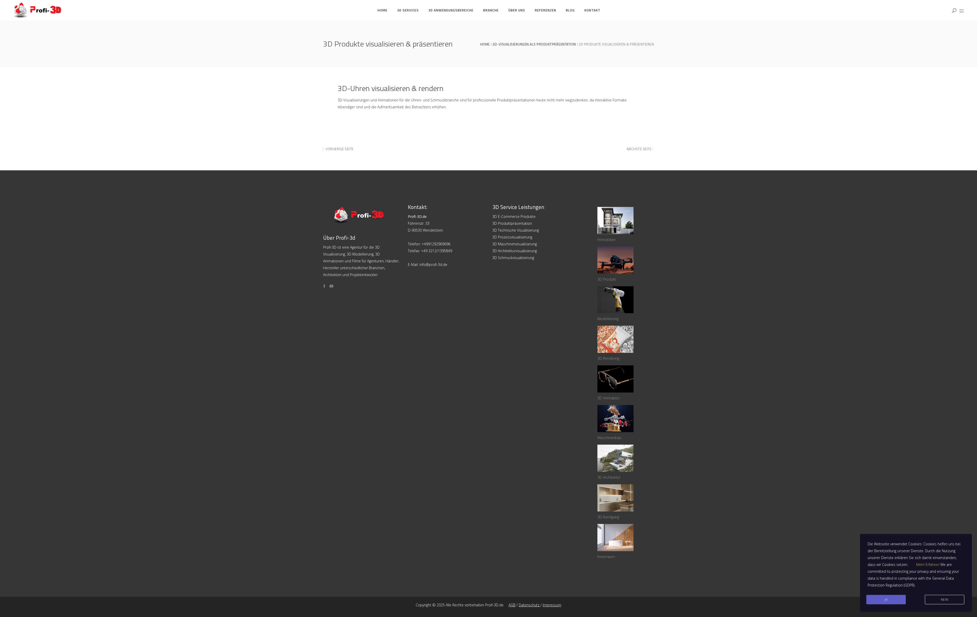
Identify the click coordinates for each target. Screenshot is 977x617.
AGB (512, 605)
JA (886, 599)
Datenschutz (529, 605)
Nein (945, 599)
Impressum (552, 605)
